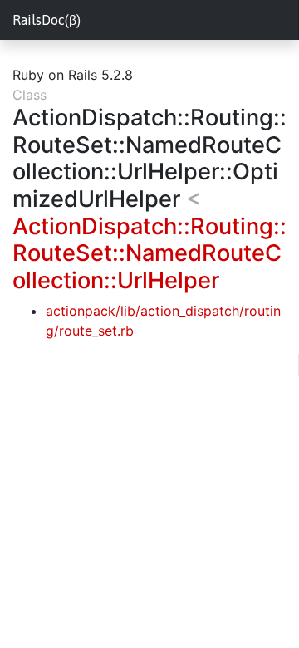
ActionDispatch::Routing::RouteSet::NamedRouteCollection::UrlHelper (149, 253)
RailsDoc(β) (46, 19)
